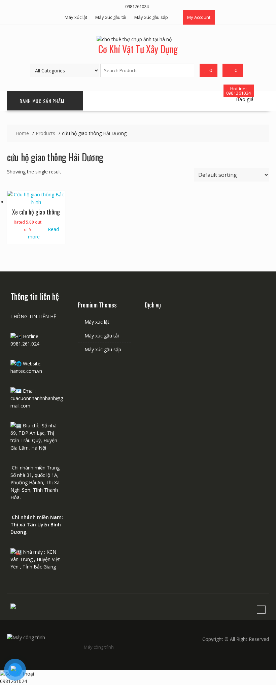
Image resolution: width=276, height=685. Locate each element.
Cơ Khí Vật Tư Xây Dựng (138, 49)
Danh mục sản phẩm (42, 100)
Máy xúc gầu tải (110, 17)
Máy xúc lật (76, 17)
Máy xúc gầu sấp (151, 17)
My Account (198, 17)
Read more (43, 233)
